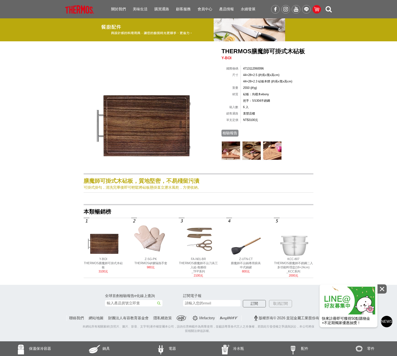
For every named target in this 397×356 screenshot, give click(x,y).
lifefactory (207, 318)
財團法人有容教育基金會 (128, 318)
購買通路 (161, 9)
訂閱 (254, 304)
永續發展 (248, 9)
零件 (370, 348)
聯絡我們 (76, 318)
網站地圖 (96, 318)
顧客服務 (183, 9)
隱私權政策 (162, 318)
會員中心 (205, 9)
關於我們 (118, 9)
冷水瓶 (238, 348)
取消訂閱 (280, 304)
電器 (172, 348)
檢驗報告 (230, 133)
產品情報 (226, 9)
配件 (304, 348)
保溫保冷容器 (40, 348)
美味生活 (140, 9)
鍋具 (106, 348)
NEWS (386, 321)
